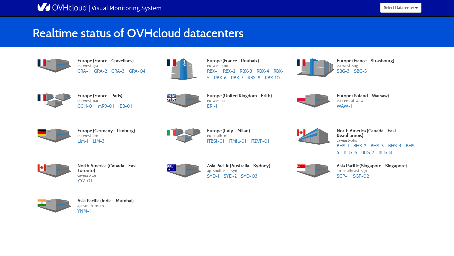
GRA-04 (137, 71)
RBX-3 (246, 71)
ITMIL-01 (237, 141)
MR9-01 (106, 106)
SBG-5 (360, 71)
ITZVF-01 (260, 141)
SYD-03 (249, 176)
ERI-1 (212, 106)
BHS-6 (350, 152)
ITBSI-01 (215, 141)
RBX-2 (229, 71)
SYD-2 (230, 176)
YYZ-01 (84, 180)
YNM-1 (84, 211)
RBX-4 (263, 71)
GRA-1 (83, 71)
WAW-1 (344, 106)
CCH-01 (85, 106)
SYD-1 (213, 176)
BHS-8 (385, 152)
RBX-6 (220, 77)
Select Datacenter (399, 7)
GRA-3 (118, 71)
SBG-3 (343, 71)
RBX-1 (213, 71)
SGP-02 (361, 176)
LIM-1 (82, 141)
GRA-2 (100, 71)
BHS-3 (377, 145)
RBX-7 (237, 77)
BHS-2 (359, 145)
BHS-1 (343, 145)
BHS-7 (367, 152)
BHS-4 (394, 145)
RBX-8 (254, 77)
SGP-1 (343, 176)
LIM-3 (99, 141)
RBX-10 (272, 77)
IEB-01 (125, 106)
